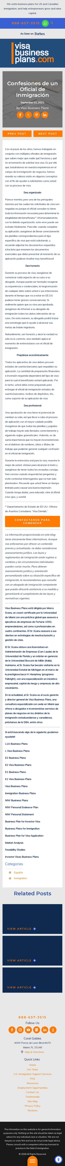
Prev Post (17, 133)
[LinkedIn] (44, 1029)
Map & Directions (34, 1051)
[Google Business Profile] (36, 1029)
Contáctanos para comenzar (32, 521)
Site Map (32, 1101)
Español (18, 872)
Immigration (20, 878)
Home (32, 1064)
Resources (32, 1083)
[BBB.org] (53, 1029)
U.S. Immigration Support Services (33, 1074)
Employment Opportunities (33, 1087)
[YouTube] (28, 1029)
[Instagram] (20, 1029)
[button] (58, 1159)
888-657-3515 (26, 23)
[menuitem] (32, 1065)
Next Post (47, 133)
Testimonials (32, 1096)
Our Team (32, 1069)
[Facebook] (12, 1029)
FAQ (32, 1078)
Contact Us (32, 1092)
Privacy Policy (33, 1105)
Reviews (33, 1110)
